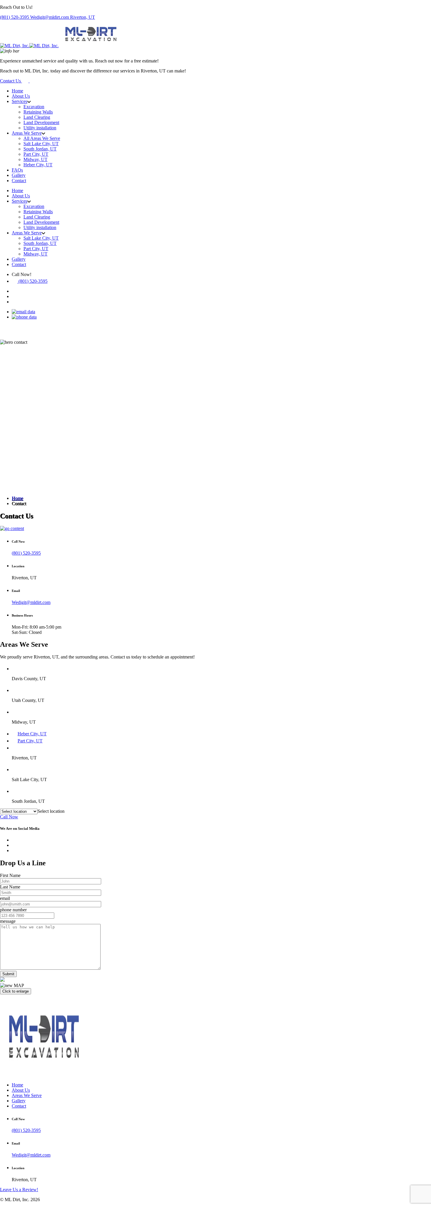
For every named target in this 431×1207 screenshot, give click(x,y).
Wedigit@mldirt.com (50, 17)
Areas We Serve (27, 133)
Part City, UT (35, 154)
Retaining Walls (38, 111)
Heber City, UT (37, 164)
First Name (10, 875)
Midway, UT (35, 159)
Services (19, 101)
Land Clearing (36, 117)
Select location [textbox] (51, 811)
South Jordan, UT (40, 148)
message (8, 921)
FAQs (17, 169)
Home (17, 90)
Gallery (19, 175)
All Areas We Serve (41, 138)
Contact (19, 180)
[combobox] (51, 811)
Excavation (33, 106)
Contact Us (11, 80)
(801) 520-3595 (15, 17)
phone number (13, 909)
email (5, 898)
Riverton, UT (82, 17)
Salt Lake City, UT (41, 143)
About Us (21, 96)
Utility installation (39, 127)
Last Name (10, 886)
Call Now (9, 816)
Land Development (41, 122)
